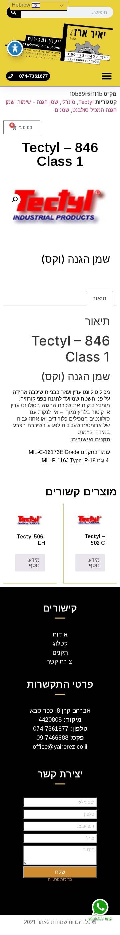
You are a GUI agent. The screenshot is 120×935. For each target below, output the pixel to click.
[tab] (99, 298)
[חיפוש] (14, 12)
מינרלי (68, 101)
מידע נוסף (94, 562)
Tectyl (86, 101)
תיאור (99, 298)
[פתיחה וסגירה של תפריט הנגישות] (15, 48)
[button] (106, 76)
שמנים (62, 109)
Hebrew (22, 5)
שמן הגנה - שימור (38, 101)
